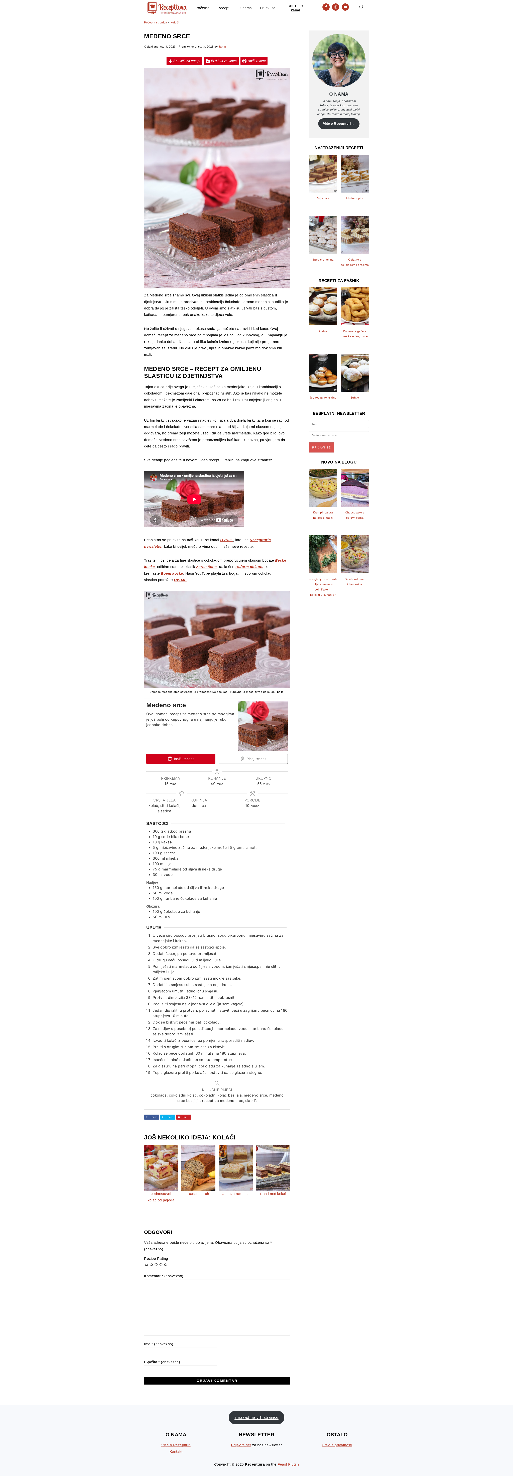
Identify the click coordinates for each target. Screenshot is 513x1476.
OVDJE (226, 540)
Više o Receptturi (337, 123)
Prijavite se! (241, 1445)
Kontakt (176, 1452)
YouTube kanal (295, 8)
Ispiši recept (256, 61)
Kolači (175, 22)
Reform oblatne (249, 567)
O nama (245, 8)
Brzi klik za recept (186, 61)
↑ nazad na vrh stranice (256, 1417)
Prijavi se (268, 8)
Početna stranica (155, 22)
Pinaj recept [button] (256, 759)
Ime (158, 1344)
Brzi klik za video (223, 61)
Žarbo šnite (206, 567)
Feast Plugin (288, 1464)
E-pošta (162, 1362)
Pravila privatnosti (337, 1445)
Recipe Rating (156, 1259)
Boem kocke (172, 573)
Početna (203, 8)
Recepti (223, 8)
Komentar (163, 1276)
